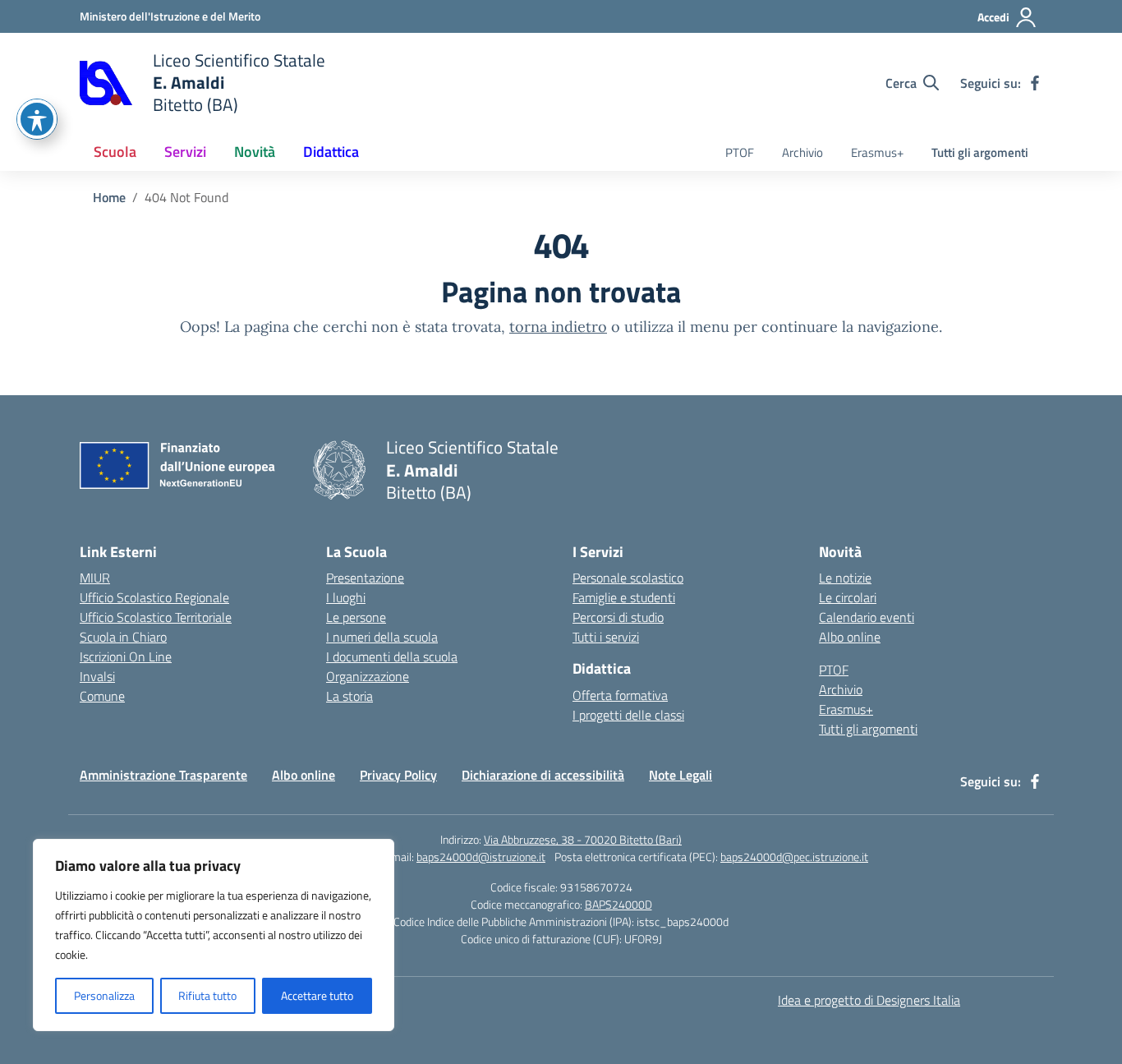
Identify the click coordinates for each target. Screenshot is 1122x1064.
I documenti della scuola (392, 656)
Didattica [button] (331, 151)
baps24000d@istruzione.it (480, 856)
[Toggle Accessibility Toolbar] (37, 119)
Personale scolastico (627, 577)
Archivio (802, 152)
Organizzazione (367, 676)
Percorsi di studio (618, 617)
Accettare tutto (317, 995)
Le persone (356, 617)
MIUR (95, 577)
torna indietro (558, 326)
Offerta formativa (620, 695)
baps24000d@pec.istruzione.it (794, 856)
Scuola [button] (115, 151)
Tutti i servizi (605, 637)
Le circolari (847, 597)
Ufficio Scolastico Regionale (154, 597)
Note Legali (680, 775)
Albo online (850, 637)
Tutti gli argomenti (979, 152)
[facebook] (1035, 83)
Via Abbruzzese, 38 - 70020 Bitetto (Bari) (583, 839)
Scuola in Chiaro (123, 637)
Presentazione (365, 577)
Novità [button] (254, 151)
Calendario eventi (866, 617)
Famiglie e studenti (623, 597)
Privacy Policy (398, 775)
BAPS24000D (618, 904)
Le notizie (845, 577)
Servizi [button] (185, 151)
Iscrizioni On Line (126, 656)
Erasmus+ (877, 152)
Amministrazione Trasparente (163, 775)
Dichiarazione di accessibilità (543, 775)
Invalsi (97, 676)
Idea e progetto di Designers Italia (869, 1000)
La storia (349, 696)
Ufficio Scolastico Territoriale (156, 617)
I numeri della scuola (382, 637)
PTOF (739, 152)
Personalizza (104, 995)
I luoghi (346, 597)
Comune (102, 696)
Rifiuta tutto (207, 995)
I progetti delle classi (628, 715)
